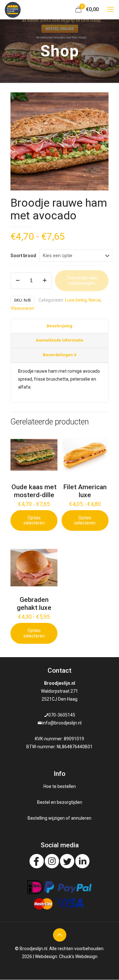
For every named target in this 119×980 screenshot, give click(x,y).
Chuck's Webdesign (78, 956)
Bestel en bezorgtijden (59, 802)
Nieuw (95, 300)
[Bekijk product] (50, 438)
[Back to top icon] (59, 935)
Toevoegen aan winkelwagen (81, 280)
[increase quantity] (44, 280)
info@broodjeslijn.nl (62, 722)
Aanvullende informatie (59, 340)
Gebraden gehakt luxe (34, 603)
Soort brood (23, 255)
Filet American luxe (85, 491)
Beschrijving (59, 325)
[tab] (59, 326)
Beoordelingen (59, 354)
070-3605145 (61, 714)
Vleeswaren (22, 308)
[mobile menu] (110, 9)
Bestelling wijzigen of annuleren (59, 818)
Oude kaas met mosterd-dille (33, 491)
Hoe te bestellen (59, 786)
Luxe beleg (76, 300)
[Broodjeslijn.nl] (13, 9)
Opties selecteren (34, 520)
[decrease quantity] (17, 280)
